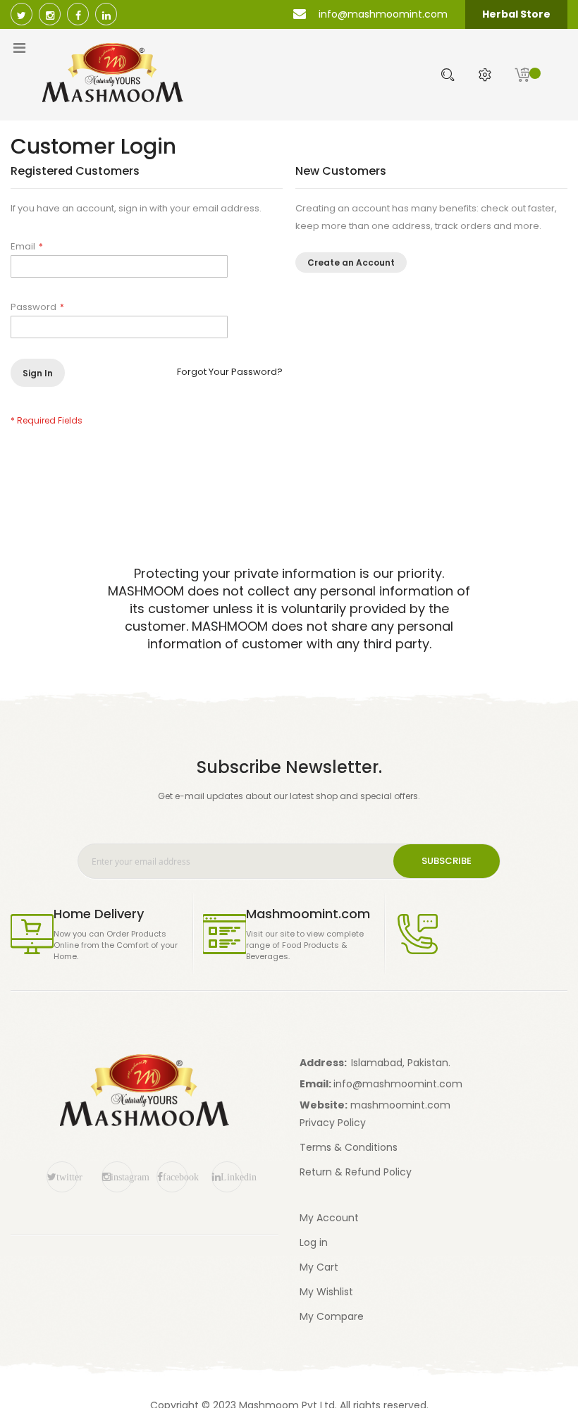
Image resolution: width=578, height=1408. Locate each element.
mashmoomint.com (400, 1105)
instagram (122, 1177)
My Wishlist (326, 1292)
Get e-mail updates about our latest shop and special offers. (289, 796)
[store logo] (176, 72)
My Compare (332, 1316)
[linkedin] (106, 14)
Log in (314, 1242)
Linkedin (231, 1177)
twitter (67, 1177)
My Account (329, 1218)
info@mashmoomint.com (397, 1084)
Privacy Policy (333, 1123)
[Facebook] (78, 14)
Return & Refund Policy (356, 1172)
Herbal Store (516, 14)
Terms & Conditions (349, 1147)
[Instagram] (50, 14)
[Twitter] (21, 14)
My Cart (319, 1267)
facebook (175, 1177)
